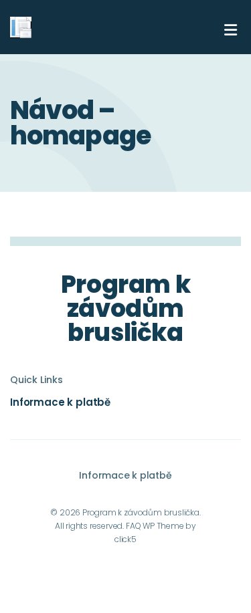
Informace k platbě (60, 402)
